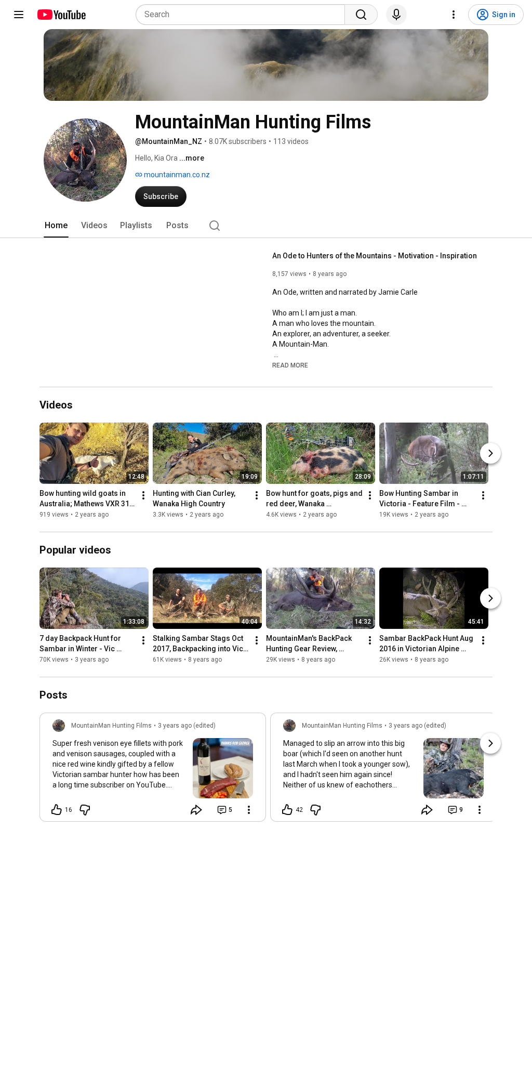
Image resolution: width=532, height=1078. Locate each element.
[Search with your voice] (396, 14)
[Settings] (453, 14)
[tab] (56, 225)
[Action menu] (248, 809)
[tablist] (266, 225)
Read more (290, 365)
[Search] (361, 14)
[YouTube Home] (61, 14)
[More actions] (143, 495)
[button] (290, 365)
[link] (152, 770)
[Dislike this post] (84, 809)
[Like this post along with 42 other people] (287, 809)
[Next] (490, 453)
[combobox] (243, 14)
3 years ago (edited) (187, 725)
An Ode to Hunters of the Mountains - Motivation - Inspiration (374, 256)
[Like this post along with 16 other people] (56, 809)
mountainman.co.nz (176, 174)
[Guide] (18, 14)
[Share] (196, 809)
